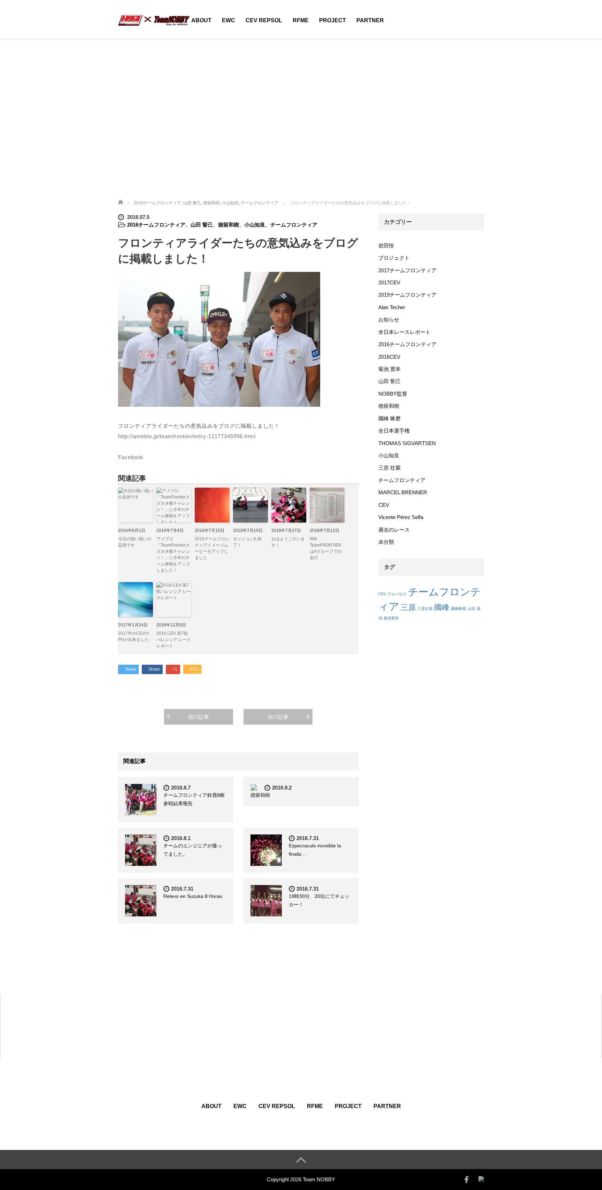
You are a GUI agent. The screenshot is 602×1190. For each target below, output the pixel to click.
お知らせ (388, 319)
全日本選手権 (394, 431)
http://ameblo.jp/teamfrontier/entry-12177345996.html (187, 436)
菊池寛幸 (391, 618)
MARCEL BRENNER (402, 492)
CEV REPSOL (264, 20)
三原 (408, 607)
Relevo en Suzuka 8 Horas (192, 896)
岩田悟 (386, 246)
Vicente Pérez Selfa (400, 517)
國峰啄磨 (458, 609)
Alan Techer (391, 307)
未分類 (386, 542)
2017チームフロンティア (407, 270)
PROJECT (332, 20)
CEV (383, 505)
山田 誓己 (202, 225)
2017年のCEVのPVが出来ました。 (135, 636)
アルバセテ (397, 594)
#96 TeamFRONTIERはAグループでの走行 (326, 548)
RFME (301, 20)
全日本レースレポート (404, 332)
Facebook (131, 457)
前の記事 (198, 717)
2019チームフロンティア (407, 295)
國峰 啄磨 (389, 418)
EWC (228, 20)
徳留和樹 (228, 225)
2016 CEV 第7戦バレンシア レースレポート (173, 639)
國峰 (441, 607)
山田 (471, 609)
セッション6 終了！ (247, 542)
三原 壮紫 (389, 468)
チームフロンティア (293, 225)
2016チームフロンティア (156, 225)
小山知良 (254, 225)
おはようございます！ (288, 542)
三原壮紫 (425, 609)
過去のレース (394, 530)
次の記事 (278, 717)
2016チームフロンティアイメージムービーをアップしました (212, 548)
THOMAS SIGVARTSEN (407, 443)
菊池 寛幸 (389, 369)
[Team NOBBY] (154, 19)
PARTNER (370, 20)
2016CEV (389, 357)
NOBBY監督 (392, 394)
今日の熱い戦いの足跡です (135, 542)
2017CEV (389, 282)
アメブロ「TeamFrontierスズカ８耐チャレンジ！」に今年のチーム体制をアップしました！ (173, 554)
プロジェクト (394, 258)
